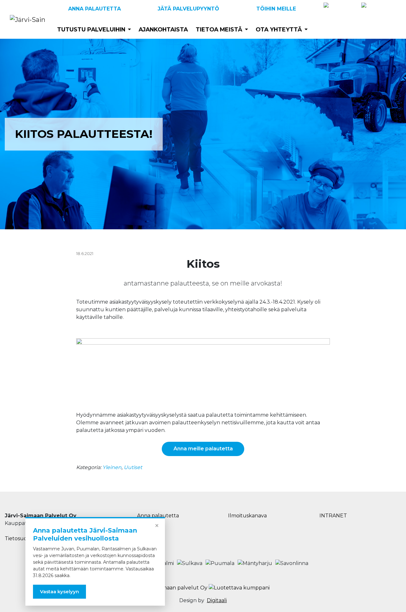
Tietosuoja (18, 538)
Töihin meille (276, 9)
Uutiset (133, 467)
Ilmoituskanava (247, 516)
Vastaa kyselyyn (59, 591)
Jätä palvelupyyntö (188, 9)
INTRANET (333, 516)
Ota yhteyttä (279, 29)
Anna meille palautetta (203, 449)
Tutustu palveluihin (91, 29)
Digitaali (217, 600)
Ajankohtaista (163, 29)
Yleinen (111, 467)
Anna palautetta (94, 9)
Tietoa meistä (219, 29)
